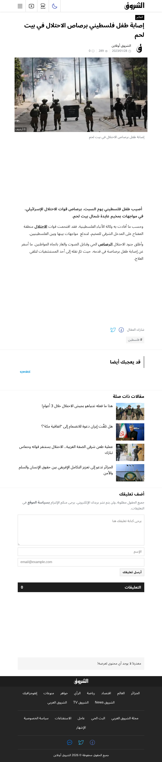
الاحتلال (40, 226)
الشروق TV (81, 702)
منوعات (48, 693)
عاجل (81, 718)
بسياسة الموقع (38, 502)
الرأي (77, 693)
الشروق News (105, 702)
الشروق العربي (57, 702)
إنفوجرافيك (30, 693)
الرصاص (105, 244)
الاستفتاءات (63, 718)
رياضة (91, 693)
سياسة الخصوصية (36, 718)
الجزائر (135, 693)
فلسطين (133, 340)
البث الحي (98, 718)
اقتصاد (106, 693)
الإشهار (81, 727)
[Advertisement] (81, 173)
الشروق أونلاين (121, 45)
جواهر (64, 693)
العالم (139, 17)
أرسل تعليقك (132, 572)
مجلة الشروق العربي (124, 718)
